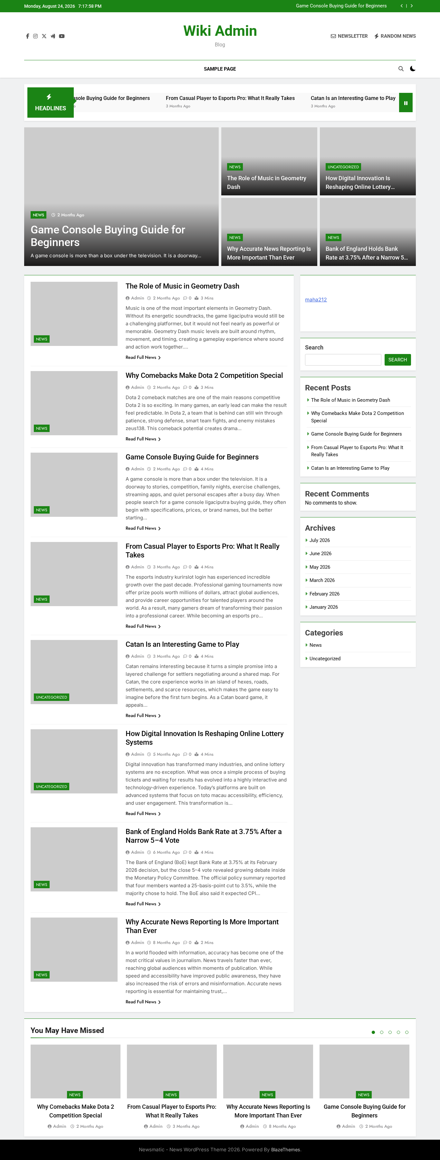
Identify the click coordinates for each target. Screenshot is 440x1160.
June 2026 (320, 553)
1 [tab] (373, 1032)
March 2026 (322, 580)
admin (137, 298)
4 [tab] (398, 1032)
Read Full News (141, 357)
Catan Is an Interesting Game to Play (329, 98)
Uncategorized (343, 167)
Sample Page (220, 69)
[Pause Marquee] (406, 102)
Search (314, 347)
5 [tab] (406, 1032)
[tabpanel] (75, 1087)
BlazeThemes (285, 1149)
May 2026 (320, 567)
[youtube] (62, 36)
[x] (44, 36)
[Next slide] (411, 6)
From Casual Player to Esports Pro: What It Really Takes (206, 98)
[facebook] (27, 36)
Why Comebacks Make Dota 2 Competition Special (204, 375)
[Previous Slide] (401, 6)
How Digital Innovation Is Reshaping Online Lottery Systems (358, 187)
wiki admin (220, 30)
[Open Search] (401, 68)
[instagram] (35, 36)
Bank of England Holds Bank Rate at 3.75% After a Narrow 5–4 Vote (367, 257)
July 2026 (320, 540)
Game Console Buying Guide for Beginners (341, 6)
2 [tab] (381, 1032)
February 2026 (325, 594)
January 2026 (324, 607)
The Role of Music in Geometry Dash (182, 286)
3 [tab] (390, 1032)
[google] (53, 36)
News (38, 215)
